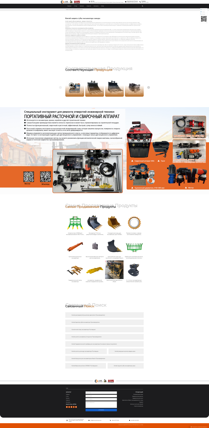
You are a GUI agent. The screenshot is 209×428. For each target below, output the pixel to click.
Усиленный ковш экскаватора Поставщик (84, 329)
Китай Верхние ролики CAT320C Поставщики (84, 365)
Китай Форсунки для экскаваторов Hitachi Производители (88, 358)
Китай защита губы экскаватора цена (124, 365)
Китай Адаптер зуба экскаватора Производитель (86, 322)
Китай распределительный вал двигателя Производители (88, 315)
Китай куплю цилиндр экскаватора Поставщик (85, 351)
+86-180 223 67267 (135, 420)
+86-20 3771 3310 (144, 2)
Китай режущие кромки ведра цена (125, 351)
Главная (67, 9)
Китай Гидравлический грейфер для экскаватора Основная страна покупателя (94, 344)
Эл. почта (203, 9)
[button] (148, 87)
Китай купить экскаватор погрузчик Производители (86, 336)
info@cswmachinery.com (132, 2)
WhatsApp (203, 14)
